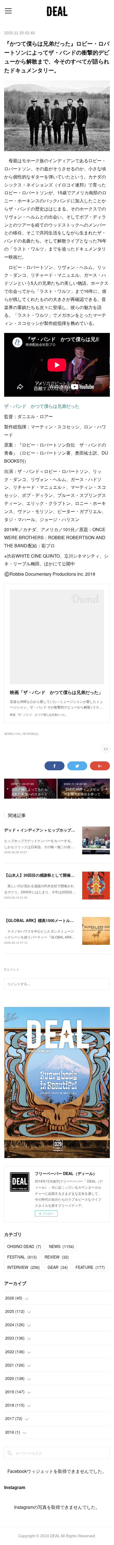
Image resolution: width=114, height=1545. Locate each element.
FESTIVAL (22, 1257)
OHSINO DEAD (24, 1246)
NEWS (61, 1246)
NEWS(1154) (12, 734)
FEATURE (90, 1267)
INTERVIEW (23, 1267)
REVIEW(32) (30, 734)
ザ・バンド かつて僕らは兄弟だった (41, 406)
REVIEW (57, 1257)
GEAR (58, 1267)
